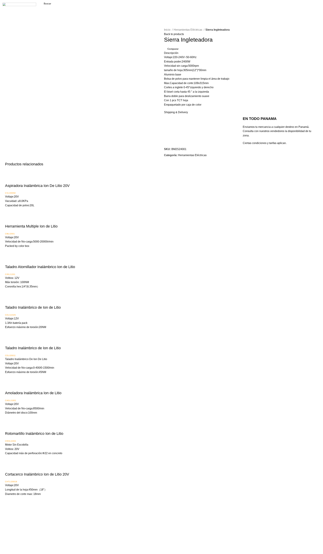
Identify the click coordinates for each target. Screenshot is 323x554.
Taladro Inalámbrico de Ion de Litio (33, 307)
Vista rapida (17, 179)
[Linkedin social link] (178, 159)
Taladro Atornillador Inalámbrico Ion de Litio (40, 267)
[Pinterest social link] (174, 159)
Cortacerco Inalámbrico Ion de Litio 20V (37, 474)
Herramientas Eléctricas (188, 29)
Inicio (167, 29)
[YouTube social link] (319, 7)
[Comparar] (9, 179)
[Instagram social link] (314, 7)
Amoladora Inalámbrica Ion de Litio (33, 393)
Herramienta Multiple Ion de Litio (31, 226)
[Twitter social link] (171, 159)
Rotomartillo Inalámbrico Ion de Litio (34, 433)
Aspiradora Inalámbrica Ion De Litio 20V (37, 186)
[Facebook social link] (310, 7)
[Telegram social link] (182, 159)
